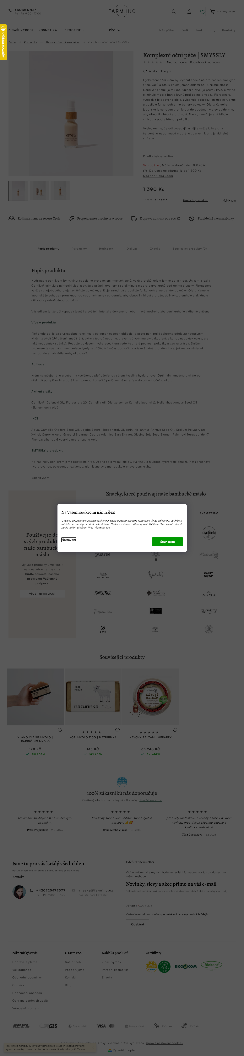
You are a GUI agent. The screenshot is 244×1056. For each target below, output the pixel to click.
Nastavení (69, 540)
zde (108, 527)
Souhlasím (167, 542)
